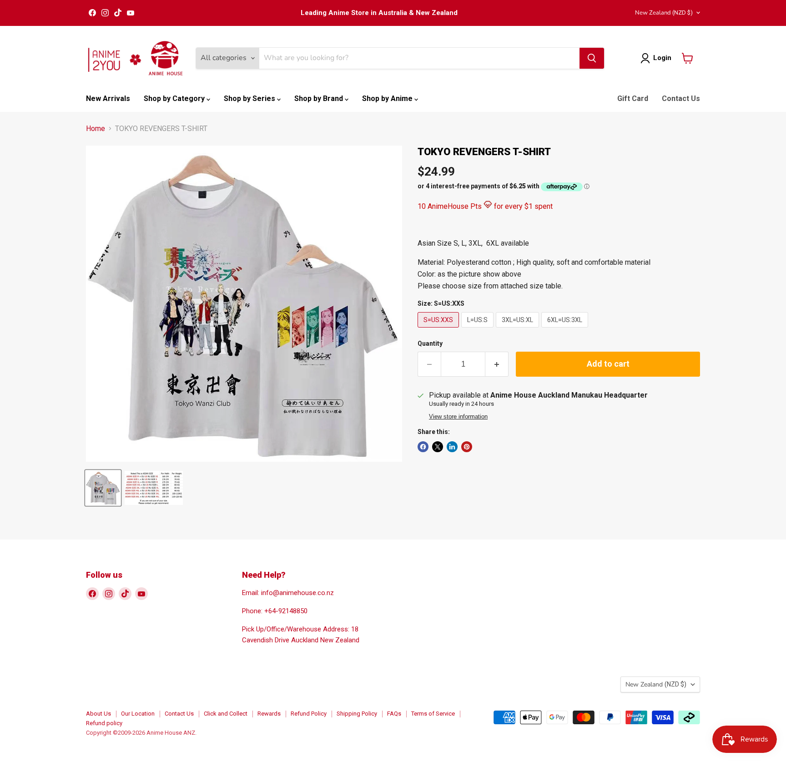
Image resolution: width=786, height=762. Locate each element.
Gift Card (632, 98)
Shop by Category (175, 98)
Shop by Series (250, 98)
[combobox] (419, 58)
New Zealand (664, 13)
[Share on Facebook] (423, 446)
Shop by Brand (319, 98)
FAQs (394, 713)
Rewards (269, 713)
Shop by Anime (388, 98)
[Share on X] (437, 446)
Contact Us (681, 98)
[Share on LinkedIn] (452, 446)
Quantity (430, 343)
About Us (98, 713)
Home (95, 129)
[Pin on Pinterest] (466, 446)
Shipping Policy (357, 713)
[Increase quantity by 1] (497, 364)
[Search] (591, 58)
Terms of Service (433, 713)
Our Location (138, 713)
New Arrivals (108, 98)
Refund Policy (309, 713)
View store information (458, 417)
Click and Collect (225, 713)
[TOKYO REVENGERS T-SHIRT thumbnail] (103, 488)
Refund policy (104, 723)
